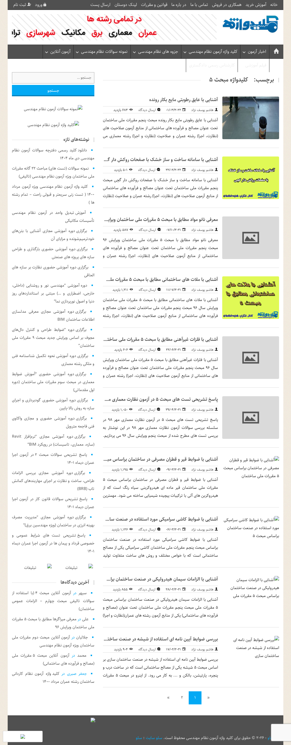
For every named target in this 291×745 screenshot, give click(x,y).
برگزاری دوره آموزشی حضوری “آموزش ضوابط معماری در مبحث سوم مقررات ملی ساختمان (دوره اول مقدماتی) (53, 382)
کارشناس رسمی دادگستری (212, 65)
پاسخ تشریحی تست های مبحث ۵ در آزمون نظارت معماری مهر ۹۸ (157, 399)
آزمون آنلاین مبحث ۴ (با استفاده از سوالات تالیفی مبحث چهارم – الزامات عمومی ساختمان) (53, 601)
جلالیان (82, 637)
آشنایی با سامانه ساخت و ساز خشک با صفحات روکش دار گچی (159, 160)
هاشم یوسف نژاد (202, 110)
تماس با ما (199, 5)
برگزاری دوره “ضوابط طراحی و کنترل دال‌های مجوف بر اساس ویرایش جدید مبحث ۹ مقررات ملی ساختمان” (53, 337)
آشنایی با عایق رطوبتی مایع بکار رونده (183, 100)
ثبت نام (20, 5)
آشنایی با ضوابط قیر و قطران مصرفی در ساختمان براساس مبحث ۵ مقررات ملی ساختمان (137, 459)
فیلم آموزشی (255, 65)
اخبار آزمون (257, 51)
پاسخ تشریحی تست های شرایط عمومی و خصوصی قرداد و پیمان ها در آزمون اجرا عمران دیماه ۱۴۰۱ (53, 543)
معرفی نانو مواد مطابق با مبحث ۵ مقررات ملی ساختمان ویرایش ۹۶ (157, 220)
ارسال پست (100, 5)
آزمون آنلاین (60, 51)
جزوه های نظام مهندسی (158, 51)
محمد (81, 655)
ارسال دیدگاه (147, 110)
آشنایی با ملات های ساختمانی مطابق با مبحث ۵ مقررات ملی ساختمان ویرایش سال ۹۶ (138, 279)
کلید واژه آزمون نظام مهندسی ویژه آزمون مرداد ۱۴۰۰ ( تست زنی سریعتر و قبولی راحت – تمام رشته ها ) (53, 194)
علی (85, 619)
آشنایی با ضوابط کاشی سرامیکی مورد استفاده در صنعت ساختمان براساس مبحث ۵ (141, 519)
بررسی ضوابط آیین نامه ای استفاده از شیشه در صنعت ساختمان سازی (153, 639)
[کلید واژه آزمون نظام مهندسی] (250, 24)
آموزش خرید (256, 5)
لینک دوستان (126, 5)
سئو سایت (154, 737)
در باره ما (178, 5)
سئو (139, 737)
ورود (39, 5)
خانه (274, 5)
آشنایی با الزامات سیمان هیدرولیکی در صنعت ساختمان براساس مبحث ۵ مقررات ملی (139, 579)
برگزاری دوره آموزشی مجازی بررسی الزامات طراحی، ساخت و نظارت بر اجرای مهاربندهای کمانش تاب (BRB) (53, 480)
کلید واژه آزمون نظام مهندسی (213, 51)
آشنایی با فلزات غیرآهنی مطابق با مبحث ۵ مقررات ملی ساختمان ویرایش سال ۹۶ (144, 339)
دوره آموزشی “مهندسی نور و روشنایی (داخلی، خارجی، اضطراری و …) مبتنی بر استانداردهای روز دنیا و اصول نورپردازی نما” (53, 293)
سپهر (82, 593)
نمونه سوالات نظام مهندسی (104, 51)
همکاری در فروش (227, 5)
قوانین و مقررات (154, 5)
